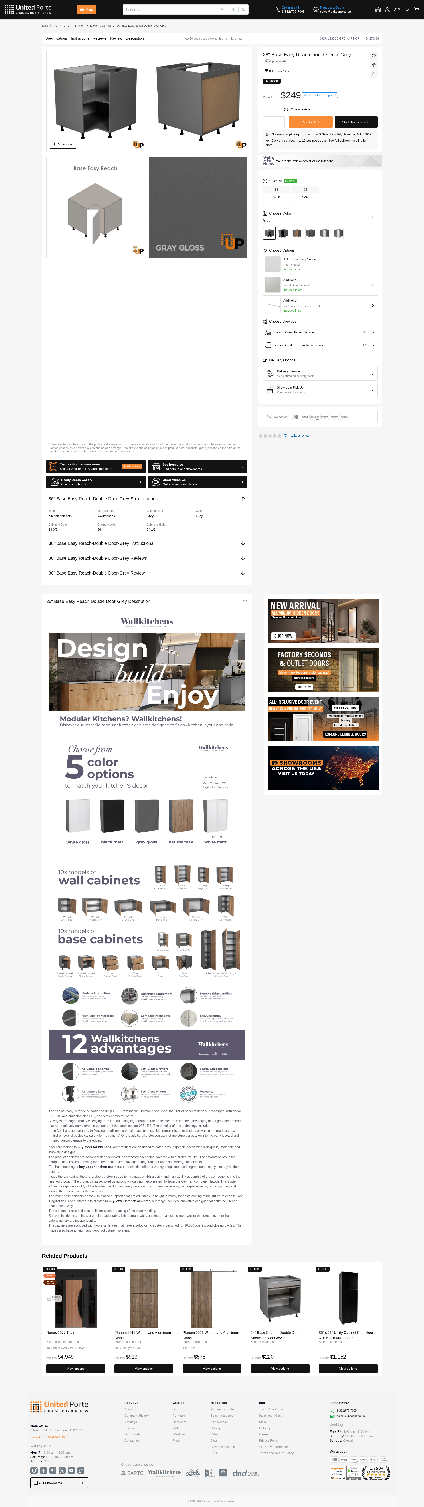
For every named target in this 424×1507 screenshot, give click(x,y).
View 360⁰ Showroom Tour (49, 1437)
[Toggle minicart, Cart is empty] (416, 10)
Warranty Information (274, 1446)
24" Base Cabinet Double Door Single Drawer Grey (275, 1335)
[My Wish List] (406, 9)
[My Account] (387, 9)
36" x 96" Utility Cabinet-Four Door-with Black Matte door (346, 1335)
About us (130, 1409)
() (286, 109)
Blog (214, 1440)
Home (44, 25)
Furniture (179, 1415)
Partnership (219, 1422)
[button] (96, 466)
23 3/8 (53, 529)
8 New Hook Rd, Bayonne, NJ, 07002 (345, 134)
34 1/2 (151, 529)
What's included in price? (320, 95)
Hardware (180, 1422)
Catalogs (130, 1422)
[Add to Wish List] (374, 56)
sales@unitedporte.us (335, 11)
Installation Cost (270, 1415)
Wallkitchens (324, 161)
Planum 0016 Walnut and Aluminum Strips (211, 1335)
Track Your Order (271, 1409)
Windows (179, 1434)
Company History (136, 1415)
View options (76, 1368)
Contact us (132, 1440)
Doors (177, 1409)
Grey (199, 516)
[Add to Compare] (374, 65)
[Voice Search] (233, 9)
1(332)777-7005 (293, 11)
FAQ (214, 1453)
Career (264, 1434)
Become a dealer (223, 1415)
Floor (176, 1440)
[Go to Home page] (28, 9)
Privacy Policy (268, 1440)
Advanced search (223, 1446)
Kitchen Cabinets (100, 25)
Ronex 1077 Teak (60, 1333)
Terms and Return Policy (276, 1453)
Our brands (132, 1434)
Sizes (263, 1422)
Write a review (300, 109)
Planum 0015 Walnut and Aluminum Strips (142, 1335)
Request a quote (222, 1409)
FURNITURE (61, 25)
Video (215, 1434)
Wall (176, 1428)
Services (130, 1428)
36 (99, 529)
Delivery (264, 1428)
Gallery (216, 1428)
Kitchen (79, 25)
